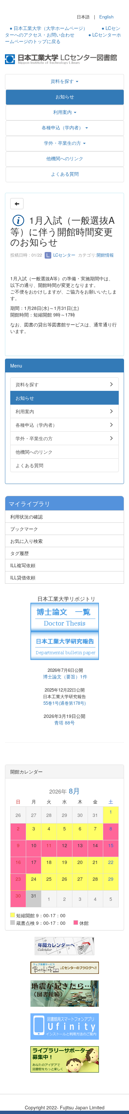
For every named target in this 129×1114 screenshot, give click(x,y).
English (106, 16)
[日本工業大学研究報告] (64, 645)
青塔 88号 (64, 722)
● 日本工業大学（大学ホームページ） (49, 28)
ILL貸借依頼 (22, 577)
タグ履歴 (19, 553)
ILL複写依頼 (22, 565)
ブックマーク (24, 528)
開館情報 (105, 255)
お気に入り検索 (26, 541)
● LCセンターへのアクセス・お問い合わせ (62, 31)
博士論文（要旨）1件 (65, 676)
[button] (64, 81)
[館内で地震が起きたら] (64, 992)
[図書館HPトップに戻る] (64, 58)
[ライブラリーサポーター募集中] (64, 1058)
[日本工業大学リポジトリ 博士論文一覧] (64, 616)
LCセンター (63, 255)
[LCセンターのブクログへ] (64, 967)
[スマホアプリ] (64, 1025)
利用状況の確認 (26, 516)
